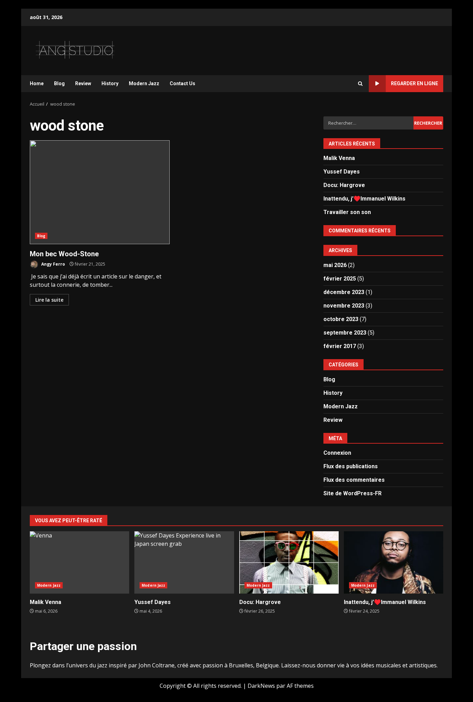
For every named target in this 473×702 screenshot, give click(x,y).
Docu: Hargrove (344, 185)
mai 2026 (335, 265)
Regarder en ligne (414, 83)
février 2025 (339, 278)
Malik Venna (339, 158)
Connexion (337, 453)
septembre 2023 (344, 332)
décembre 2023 (343, 292)
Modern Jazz (144, 83)
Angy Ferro (52, 264)
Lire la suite (49, 299)
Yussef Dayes (341, 171)
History (109, 83)
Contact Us (182, 83)
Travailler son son (347, 212)
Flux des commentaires (354, 480)
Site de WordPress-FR (352, 493)
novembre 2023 (343, 305)
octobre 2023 (340, 319)
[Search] (360, 83)
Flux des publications (350, 466)
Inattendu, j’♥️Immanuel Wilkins (364, 198)
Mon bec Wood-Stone (100, 192)
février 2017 (339, 346)
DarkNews (261, 686)
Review (83, 83)
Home (37, 83)
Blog (59, 83)
